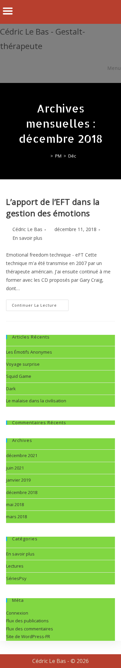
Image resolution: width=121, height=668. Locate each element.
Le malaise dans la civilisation (36, 401)
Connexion (17, 613)
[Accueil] (46, 156)
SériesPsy (16, 578)
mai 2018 (15, 504)
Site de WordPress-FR (28, 636)
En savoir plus (27, 238)
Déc (72, 156)
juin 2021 (15, 468)
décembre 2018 (21, 492)
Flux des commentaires (29, 629)
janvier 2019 (18, 480)
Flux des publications (27, 621)
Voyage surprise (23, 364)
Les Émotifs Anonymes (29, 352)
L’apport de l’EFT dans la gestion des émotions (53, 207)
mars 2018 (16, 517)
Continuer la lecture (40, 304)
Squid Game (18, 376)
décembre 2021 (21, 455)
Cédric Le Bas (27, 229)
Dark (11, 389)
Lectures (15, 566)
